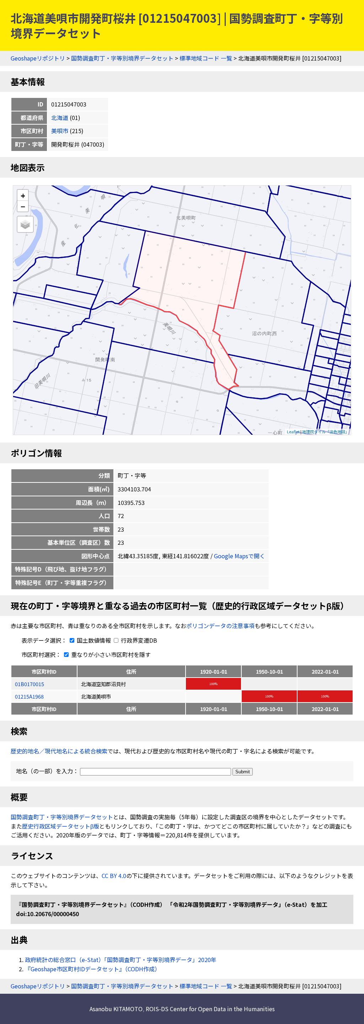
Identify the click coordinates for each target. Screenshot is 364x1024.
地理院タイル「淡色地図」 (325, 431)
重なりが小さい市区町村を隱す (110, 654)
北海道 (59, 117)
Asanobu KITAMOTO (116, 1008)
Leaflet (293, 431)
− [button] (23, 206)
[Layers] (25, 224)
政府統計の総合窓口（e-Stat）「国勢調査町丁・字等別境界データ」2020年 (120, 959)
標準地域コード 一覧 (206, 58)
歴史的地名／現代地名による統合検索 (59, 751)
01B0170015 (29, 684)
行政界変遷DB (138, 640)
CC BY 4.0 (114, 875)
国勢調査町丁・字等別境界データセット (122, 58)
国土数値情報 (93, 640)
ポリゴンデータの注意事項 (220, 625)
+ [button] (23, 195)
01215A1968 (29, 696)
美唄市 (59, 130)
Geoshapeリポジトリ (38, 58)
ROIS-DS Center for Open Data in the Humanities (210, 1008)
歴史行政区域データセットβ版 (60, 826)
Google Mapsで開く (239, 556)
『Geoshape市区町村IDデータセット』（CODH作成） (92, 969)
